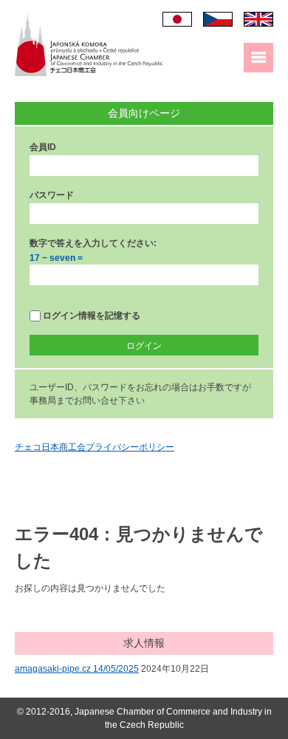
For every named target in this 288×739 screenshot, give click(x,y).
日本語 (177, 19)
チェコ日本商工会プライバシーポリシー (94, 447)
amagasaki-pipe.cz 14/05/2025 (77, 669)
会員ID (43, 147)
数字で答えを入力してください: (93, 243)
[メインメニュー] (258, 57)
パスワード (52, 195)
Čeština (218, 19)
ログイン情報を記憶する (90, 315)
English (258, 19)
